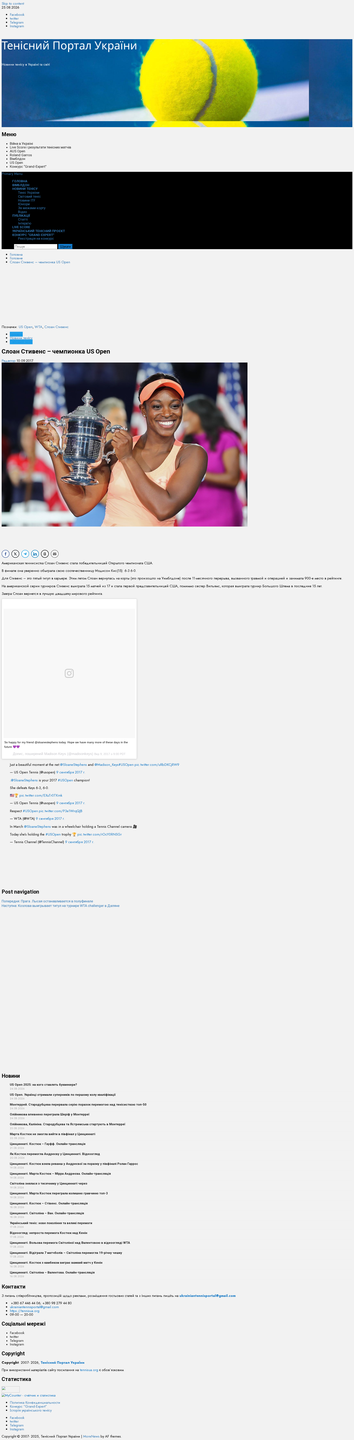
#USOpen (126, 764)
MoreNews (91, 1436)
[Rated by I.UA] (11, 1391)
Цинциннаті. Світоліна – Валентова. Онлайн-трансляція (52, 1272)
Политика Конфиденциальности (35, 1402)
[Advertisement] (124, 98)
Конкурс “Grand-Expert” (28, 166)
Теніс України (28, 192)
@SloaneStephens (73, 764)
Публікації (21, 216)
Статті (23, 219)
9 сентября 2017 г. (70, 772)
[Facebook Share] (5, 554)
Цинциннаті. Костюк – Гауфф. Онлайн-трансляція (47, 1144)
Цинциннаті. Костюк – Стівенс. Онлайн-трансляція (49, 1203)
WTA (38, 326)
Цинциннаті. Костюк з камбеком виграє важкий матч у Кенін (56, 1262)
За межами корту (31, 208)
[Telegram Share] (25, 554)
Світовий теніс (29, 196)
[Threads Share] (45, 554)
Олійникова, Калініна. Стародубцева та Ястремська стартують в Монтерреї (67, 1124)
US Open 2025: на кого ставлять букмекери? (43, 1085)
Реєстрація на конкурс (36, 238)
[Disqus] (177, 959)
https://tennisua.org (24, 1310)
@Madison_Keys (106, 764)
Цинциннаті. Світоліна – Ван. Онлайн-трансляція (47, 1213)
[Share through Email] (55, 554)
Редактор (9, 360)
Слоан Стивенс (56, 326)
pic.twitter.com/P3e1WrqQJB (60, 810)
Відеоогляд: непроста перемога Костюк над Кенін (48, 1233)
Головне (16, 334)
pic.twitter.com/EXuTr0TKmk (40, 795)
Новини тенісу (24, 189)
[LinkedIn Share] (35, 554)
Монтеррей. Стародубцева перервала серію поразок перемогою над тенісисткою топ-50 (78, 1104)
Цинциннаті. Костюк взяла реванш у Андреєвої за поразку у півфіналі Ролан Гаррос (74, 1164)
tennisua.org (89, 1369)
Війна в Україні (21, 143)
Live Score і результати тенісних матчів (40, 147)
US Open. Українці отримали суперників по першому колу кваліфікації (63, 1095)
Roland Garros (21, 155)
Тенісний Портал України (69, 45)
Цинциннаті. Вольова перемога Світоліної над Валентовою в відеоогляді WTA (70, 1243)
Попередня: (47, 901)
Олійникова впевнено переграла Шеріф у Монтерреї (49, 1114)
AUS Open (17, 151)
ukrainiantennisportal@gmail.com (34, 1306)
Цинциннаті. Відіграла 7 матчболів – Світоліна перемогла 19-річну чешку (66, 1253)
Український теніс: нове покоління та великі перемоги (51, 1223)
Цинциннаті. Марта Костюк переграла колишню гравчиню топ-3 (59, 1193)
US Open (16, 163)
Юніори (24, 204)
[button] (12, 173)
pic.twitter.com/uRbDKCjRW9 (157, 764)
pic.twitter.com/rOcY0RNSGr (99, 834)
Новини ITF (26, 200)
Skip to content (13, 3)
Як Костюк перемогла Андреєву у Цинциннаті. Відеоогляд (55, 1154)
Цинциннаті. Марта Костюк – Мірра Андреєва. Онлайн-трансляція (60, 1173)
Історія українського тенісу (31, 1410)
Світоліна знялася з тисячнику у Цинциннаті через (48, 1183)
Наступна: (60, 906)
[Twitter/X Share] (15, 554)
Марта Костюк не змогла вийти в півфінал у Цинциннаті (52, 1134)
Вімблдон (17, 159)
